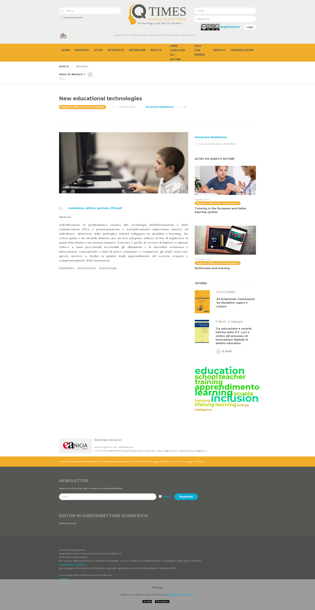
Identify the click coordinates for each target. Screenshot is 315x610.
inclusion (235, 398)
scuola (243, 393)
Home (66, 50)
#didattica (66, 268)
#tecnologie (108, 268)
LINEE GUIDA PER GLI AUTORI (177, 52)
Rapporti (82, 50)
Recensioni (137, 50)
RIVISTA (64, 66)
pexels (63, 578)
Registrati (186, 496)
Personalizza (162, 601)
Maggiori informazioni (181, 594)
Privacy (219, 50)
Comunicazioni (241, 50)
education (220, 370)
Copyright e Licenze (72, 564)
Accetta (147, 601)
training (202, 400)
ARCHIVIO (82, 66)
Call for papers (199, 50)
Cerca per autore (72, 17)
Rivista (156, 50)
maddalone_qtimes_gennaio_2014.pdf (94, 208)
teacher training (220, 379)
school (206, 377)
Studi (98, 50)
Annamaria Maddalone (160, 106)
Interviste (116, 50)
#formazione (86, 268)
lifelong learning (215, 404)
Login (249, 27)
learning (214, 392)
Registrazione (230, 26)
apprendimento (227, 387)
